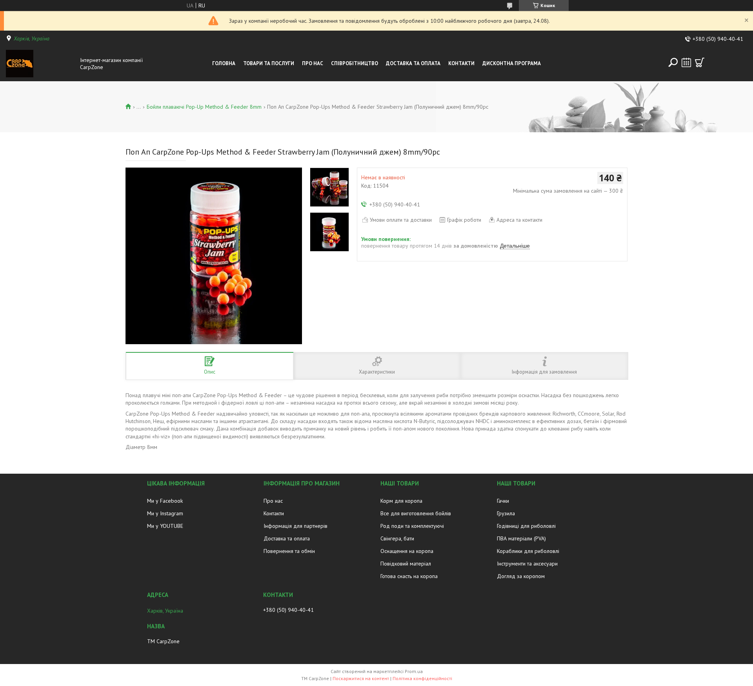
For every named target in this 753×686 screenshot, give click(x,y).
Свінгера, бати (397, 538)
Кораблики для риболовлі (528, 551)
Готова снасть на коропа (409, 576)
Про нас (312, 63)
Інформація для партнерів (295, 525)
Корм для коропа (401, 500)
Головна (223, 63)
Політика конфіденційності (422, 678)
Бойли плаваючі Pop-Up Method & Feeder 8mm (204, 107)
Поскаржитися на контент (361, 678)
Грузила (506, 513)
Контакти (461, 63)
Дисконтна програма (511, 63)
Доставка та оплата (287, 538)
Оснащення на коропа (406, 551)
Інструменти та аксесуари (527, 563)
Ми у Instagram (165, 513)
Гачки (503, 500)
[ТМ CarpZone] (41, 63)
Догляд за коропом (521, 576)
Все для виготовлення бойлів (415, 513)
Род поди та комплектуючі (412, 525)
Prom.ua (414, 671)
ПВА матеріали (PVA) (521, 538)
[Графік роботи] (686, 62)
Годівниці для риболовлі (526, 525)
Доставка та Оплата (413, 63)
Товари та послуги (268, 63)
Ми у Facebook (165, 500)
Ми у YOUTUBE (165, 525)
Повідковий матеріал (405, 563)
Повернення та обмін (289, 551)
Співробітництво (354, 63)
